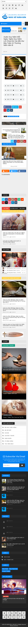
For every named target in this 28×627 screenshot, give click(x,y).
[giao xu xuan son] (14, 16)
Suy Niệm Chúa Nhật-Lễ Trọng (18, 28)
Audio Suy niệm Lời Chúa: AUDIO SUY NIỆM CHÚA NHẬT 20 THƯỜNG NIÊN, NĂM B (13, 325)
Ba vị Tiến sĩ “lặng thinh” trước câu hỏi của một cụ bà (16, 544)
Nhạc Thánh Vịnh (13, 568)
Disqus (14, 171)
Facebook (22, 171)
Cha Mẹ (7, 432)
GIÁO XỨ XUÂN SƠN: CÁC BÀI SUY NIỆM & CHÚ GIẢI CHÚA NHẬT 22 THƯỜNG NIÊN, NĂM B (14, 234)
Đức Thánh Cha (8, 559)
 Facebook (7, 107)
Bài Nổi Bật (6, 409)
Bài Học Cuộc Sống (10, 427)
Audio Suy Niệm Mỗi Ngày (13, 116)
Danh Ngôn (8, 438)
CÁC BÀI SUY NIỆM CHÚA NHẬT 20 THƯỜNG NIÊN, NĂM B (12, 241)
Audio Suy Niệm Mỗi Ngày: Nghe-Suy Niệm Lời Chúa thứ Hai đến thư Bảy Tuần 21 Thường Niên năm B (14, 301)
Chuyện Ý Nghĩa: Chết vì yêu (10, 363)
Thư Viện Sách (9, 443)
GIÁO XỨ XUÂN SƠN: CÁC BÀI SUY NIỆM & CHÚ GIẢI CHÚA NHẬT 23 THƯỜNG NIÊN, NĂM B (13, 225)
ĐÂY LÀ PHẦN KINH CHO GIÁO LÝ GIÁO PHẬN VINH (15, 538)
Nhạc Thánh (5, 568)
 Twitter (15, 107)
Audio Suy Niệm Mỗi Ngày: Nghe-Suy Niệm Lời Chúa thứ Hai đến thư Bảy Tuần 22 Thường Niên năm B (14, 162)
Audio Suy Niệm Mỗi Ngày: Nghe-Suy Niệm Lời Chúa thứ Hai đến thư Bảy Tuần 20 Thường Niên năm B (14, 317)
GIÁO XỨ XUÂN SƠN (6, 624)
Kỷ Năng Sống (9, 441)
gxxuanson (15, 625)
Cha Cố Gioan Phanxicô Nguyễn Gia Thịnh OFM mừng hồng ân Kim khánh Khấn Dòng (16, 481)
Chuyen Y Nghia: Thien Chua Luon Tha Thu (13, 387)
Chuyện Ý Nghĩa (8, 361)
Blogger (6, 171)
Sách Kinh (7, 557)
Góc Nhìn (5, 596)
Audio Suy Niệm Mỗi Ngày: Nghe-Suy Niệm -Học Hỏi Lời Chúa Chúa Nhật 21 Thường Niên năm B (14, 309)
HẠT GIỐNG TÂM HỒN (8, 411)
